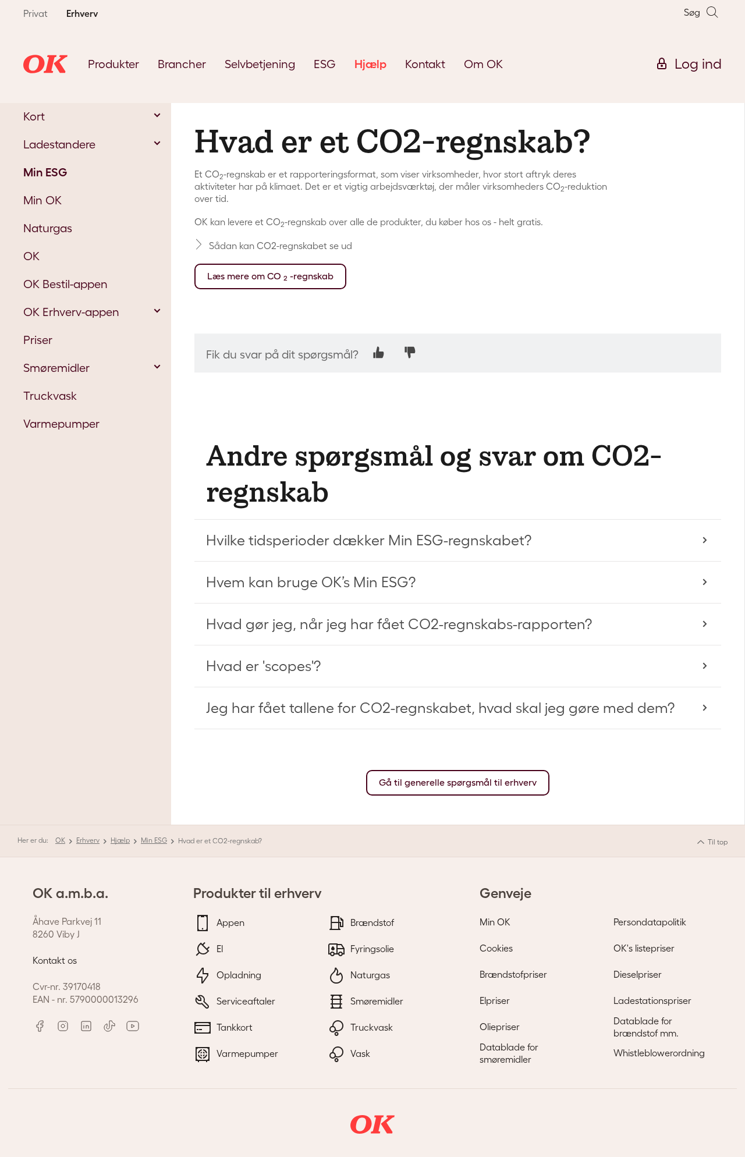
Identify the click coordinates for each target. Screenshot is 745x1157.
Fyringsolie (371, 948)
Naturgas (369, 974)
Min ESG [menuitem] (45, 172)
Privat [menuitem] (35, 13)
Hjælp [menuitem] (370, 64)
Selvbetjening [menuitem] (260, 64)
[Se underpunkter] (157, 115)
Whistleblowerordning (659, 1053)
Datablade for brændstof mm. (646, 1027)
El (218, 948)
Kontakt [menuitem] (425, 64)
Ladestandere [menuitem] (59, 144)
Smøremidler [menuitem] (56, 367)
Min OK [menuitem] (42, 200)
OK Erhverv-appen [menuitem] (71, 312)
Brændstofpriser (513, 974)
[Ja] (378, 352)
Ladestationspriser (652, 1000)
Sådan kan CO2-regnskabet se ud (280, 245)
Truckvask (370, 1026)
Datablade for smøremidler (509, 1053)
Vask (359, 1053)
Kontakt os (55, 960)
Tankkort (233, 1026)
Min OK (495, 922)
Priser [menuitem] (37, 339)
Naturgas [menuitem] (47, 228)
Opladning (237, 974)
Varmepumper (246, 1053)
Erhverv (88, 840)
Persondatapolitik (649, 922)
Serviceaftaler (244, 1000)
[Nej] (410, 352)
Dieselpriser (637, 974)
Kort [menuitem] (34, 116)
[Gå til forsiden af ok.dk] (45, 64)
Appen (229, 922)
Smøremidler (375, 1000)
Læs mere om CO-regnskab (270, 276)
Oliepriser (500, 1026)
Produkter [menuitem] (113, 64)
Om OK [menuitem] (483, 64)
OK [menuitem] (31, 256)
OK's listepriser (644, 948)
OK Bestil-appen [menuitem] (65, 284)
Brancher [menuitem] (182, 64)
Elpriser (495, 1000)
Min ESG (154, 840)
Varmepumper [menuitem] (61, 423)
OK (60, 840)
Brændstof (371, 922)
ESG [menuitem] (325, 64)
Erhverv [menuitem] (82, 13)
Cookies (496, 948)
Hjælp (120, 840)
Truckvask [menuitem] (50, 395)
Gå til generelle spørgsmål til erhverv (458, 782)
